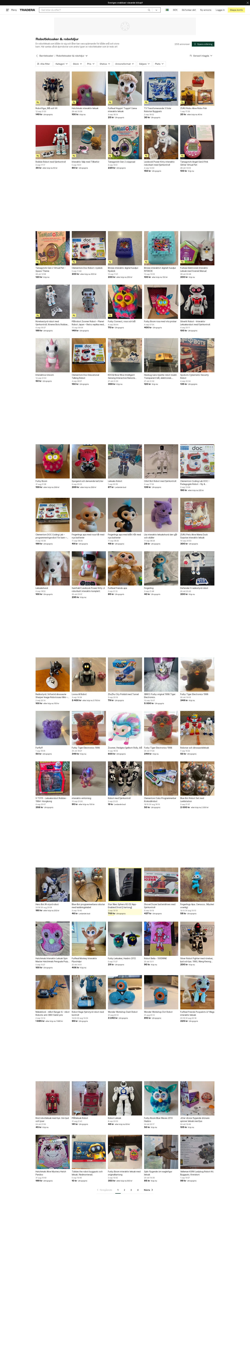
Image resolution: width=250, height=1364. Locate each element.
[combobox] (95, 10)
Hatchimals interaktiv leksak (85, 108)
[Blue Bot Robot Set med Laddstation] (197, 778)
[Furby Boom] (53, 461)
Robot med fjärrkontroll (119, 798)
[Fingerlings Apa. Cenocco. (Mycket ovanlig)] (197, 885)
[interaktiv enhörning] (89, 778)
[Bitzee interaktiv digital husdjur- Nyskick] (125, 248)
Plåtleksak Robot (80, 1118)
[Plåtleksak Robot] (89, 1098)
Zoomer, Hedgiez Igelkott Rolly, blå (125, 747)
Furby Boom (41, 481)
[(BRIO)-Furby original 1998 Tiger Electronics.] (161, 674)
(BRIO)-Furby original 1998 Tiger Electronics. (159, 695)
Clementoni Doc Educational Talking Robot (85, 376)
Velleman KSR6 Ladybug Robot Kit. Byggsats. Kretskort (197, 1173)
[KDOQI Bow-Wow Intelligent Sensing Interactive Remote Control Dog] (125, 355)
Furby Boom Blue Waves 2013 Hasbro (158, 1119)
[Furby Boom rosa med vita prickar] (161, 302)
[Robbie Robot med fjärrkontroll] (53, 142)
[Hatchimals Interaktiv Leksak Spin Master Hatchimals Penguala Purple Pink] (53, 939)
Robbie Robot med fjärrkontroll (51, 162)
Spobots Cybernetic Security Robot (194, 376)
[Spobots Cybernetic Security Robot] (197, 355)
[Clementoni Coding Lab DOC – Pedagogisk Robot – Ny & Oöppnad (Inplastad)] (197, 461)
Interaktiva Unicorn (45, 375)
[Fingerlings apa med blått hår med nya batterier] (125, 515)
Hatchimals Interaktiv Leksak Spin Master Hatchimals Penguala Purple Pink (53, 960)
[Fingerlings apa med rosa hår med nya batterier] (89, 515)
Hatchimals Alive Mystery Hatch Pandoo (51, 1173)
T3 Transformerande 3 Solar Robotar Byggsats (157, 110)
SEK (175, 10)
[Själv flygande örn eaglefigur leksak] (161, 1152)
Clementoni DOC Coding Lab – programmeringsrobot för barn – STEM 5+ (51, 536)
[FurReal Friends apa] (125, 568)
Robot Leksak (114, 1118)
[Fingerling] (161, 568)
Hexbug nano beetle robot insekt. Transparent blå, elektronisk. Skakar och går (160, 376)
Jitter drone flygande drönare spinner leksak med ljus (194, 1119)
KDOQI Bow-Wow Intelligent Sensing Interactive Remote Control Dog (121, 376)
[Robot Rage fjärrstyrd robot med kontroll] (89, 992)
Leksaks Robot (115, 481)
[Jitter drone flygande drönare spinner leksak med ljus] (197, 1098)
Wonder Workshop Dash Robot (123, 1012)
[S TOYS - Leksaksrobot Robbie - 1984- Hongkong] (53, 778)
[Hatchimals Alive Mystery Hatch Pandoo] (53, 1152)
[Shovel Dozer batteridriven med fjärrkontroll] (161, 885)
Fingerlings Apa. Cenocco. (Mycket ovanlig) (197, 906)
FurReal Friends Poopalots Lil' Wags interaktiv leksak (197, 1013)
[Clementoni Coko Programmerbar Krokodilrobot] (161, 778)
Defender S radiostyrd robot (194, 588)
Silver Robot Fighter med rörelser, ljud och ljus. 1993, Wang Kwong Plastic (196, 960)
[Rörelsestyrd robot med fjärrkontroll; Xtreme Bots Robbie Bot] (53, 302)
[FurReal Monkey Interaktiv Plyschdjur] (89, 939)
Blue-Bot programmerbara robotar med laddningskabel (88, 906)
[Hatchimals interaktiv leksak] (89, 88)
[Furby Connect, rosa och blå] (125, 302)
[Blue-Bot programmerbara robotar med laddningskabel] (89, 885)
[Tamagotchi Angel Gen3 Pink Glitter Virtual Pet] (197, 142)
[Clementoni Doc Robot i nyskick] (89, 248)
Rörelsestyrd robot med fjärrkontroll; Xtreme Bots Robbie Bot (51, 323)
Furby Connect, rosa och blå (121, 321)
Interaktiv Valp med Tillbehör (85, 162)
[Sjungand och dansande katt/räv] (89, 461)
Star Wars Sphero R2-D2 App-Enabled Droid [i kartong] (122, 906)
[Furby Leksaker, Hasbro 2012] (125, 939)
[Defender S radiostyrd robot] (197, 568)
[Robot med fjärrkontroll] (125, 778)
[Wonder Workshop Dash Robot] (125, 992)
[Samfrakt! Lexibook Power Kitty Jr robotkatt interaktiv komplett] (89, 568)
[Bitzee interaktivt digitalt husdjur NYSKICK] (161, 248)
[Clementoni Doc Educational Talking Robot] (89, 355)
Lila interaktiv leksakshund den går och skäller (160, 536)
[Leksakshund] (53, 568)
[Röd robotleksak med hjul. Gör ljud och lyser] (53, 1098)
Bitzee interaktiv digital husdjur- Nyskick (123, 269)
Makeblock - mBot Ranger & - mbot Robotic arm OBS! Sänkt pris (53, 1013)
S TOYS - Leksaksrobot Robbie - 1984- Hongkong (51, 799)
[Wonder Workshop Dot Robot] (161, 992)
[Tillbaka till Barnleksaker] (37, 56)
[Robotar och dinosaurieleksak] (197, 728)
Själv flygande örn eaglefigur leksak (158, 1173)
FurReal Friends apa (117, 588)
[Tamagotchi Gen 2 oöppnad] (125, 142)
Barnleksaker (46, 56)
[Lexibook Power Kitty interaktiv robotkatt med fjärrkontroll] (161, 142)
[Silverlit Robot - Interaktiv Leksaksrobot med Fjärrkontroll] (197, 302)
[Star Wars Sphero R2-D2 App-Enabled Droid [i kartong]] (125, 884)
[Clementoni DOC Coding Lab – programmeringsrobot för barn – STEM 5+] (53, 515)
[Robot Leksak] (125, 1098)
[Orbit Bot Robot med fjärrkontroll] (161, 461)
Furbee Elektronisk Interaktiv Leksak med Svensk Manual (194, 269)
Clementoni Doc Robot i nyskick (87, 268)
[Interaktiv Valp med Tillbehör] (89, 142)
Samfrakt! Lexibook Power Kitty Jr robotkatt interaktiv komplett (88, 589)
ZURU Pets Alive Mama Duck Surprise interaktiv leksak (194, 536)
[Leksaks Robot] (125, 461)
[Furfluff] (53, 728)
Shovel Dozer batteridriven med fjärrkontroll (159, 906)
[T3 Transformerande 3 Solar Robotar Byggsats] (161, 88)
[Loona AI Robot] (89, 674)
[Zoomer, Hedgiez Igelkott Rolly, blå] (125, 728)
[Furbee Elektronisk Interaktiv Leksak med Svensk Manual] (197, 248)
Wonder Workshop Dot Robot (158, 1012)
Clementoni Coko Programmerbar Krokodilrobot (160, 799)
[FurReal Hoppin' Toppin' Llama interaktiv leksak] (125, 88)
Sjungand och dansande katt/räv (87, 481)
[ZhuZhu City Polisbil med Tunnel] (125, 674)
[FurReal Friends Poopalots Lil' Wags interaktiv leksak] (197, 992)
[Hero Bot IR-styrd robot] (53, 885)
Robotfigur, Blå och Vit (46, 108)
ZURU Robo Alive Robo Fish (193, 108)
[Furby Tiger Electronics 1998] (197, 674)
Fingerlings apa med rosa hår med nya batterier (88, 536)
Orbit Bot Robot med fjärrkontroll (160, 481)
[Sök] (149, 9)
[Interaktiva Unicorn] (53, 355)
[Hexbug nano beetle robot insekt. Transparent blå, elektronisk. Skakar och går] (161, 355)
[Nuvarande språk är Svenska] (167, 9)
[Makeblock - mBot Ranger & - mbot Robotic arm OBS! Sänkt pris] (53, 992)
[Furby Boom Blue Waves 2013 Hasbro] (161, 1098)
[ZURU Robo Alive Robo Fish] (197, 88)
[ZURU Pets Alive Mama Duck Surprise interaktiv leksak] (197, 515)
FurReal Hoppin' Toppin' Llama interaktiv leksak (122, 110)
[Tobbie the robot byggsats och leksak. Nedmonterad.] (89, 1152)
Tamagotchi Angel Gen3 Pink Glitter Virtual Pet (194, 163)
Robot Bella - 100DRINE (155, 958)
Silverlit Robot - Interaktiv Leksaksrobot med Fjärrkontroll (195, 323)
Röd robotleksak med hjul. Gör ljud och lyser (52, 1119)
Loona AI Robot (79, 694)
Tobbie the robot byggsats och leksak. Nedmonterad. (87, 1173)
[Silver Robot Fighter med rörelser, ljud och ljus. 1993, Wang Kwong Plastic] (197, 939)
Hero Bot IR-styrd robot (47, 904)
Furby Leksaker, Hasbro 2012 (122, 958)
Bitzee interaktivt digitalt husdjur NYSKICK (160, 269)
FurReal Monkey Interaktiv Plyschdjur (84, 960)
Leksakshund (42, 588)
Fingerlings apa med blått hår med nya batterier (124, 536)
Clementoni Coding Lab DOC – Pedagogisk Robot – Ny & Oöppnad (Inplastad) (194, 483)
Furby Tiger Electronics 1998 (194, 694)
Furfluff (39, 747)
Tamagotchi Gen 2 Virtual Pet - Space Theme (51, 269)
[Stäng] (247, 2)
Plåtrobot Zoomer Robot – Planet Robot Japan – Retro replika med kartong (88, 323)
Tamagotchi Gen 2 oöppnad (121, 162)
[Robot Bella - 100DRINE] (161, 939)
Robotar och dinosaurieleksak (194, 747)
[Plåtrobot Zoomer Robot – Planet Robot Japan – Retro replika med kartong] (89, 302)
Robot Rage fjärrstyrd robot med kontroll (88, 1013)
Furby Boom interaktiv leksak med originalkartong (124, 1173)
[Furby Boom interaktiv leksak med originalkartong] (125, 1152)
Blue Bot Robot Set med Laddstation (192, 799)
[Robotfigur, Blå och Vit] (53, 88)
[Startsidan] (27, 9)
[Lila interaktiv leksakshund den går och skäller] (161, 515)
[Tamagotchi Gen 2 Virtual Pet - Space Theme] (53, 248)
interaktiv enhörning (81, 798)
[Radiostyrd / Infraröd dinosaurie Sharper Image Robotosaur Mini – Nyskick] (53, 674)
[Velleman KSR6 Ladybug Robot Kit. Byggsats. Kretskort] (197, 1152)
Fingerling (149, 588)
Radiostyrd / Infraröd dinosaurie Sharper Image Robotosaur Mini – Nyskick (52, 696)
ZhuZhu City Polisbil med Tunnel (123, 694)
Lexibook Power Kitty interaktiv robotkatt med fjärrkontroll (159, 163)
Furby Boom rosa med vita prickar (160, 321)
